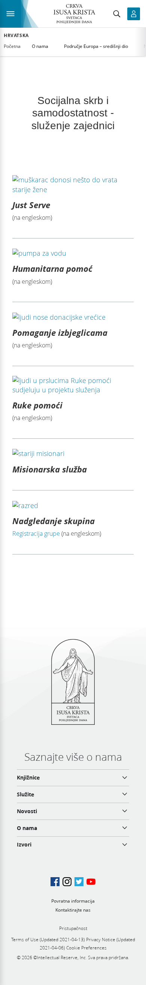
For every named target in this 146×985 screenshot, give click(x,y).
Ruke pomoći (37, 405)
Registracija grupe (36, 533)
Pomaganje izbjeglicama (59, 332)
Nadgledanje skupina (53, 520)
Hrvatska (16, 35)
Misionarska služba (49, 469)
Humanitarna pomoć (52, 268)
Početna (12, 46)
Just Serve (31, 204)
